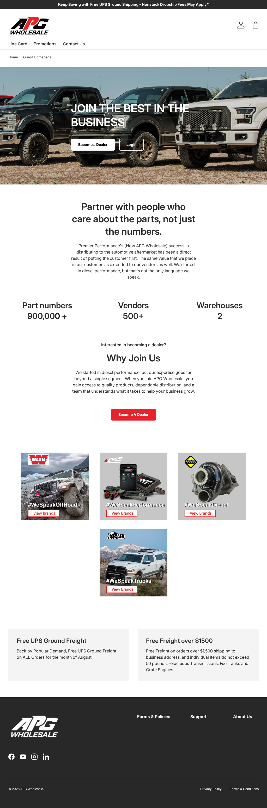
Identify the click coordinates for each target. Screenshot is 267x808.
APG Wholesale (31, 789)
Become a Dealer (93, 144)
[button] (255, 25)
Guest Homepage (37, 57)
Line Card (17, 43)
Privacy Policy (211, 789)
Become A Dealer (133, 414)
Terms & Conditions (244, 789)
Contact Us (74, 43)
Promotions (45, 43)
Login (131, 144)
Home (13, 57)
